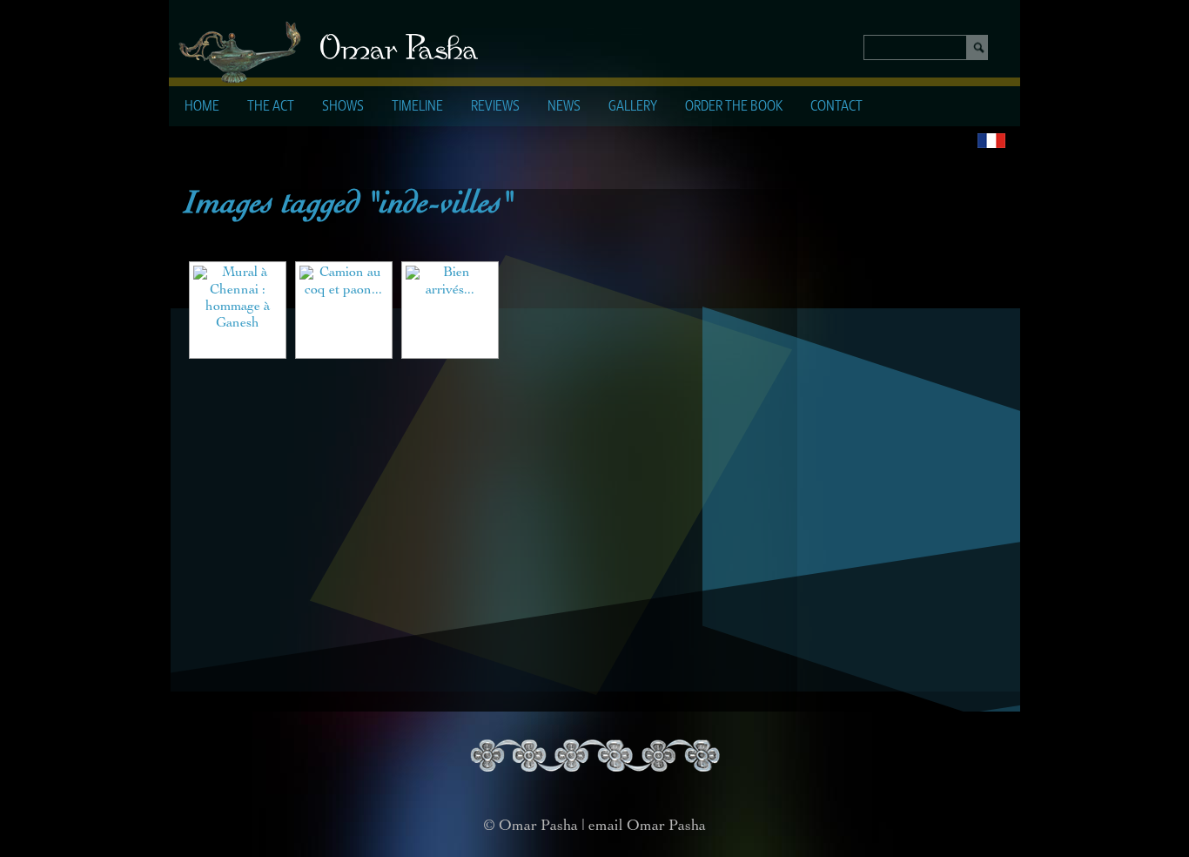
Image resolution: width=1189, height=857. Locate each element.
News (564, 107)
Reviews (495, 107)
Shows (343, 107)
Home (202, 107)
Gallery (632, 107)
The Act (270, 107)
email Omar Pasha (647, 826)
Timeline (417, 107)
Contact (836, 107)
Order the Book (734, 107)
